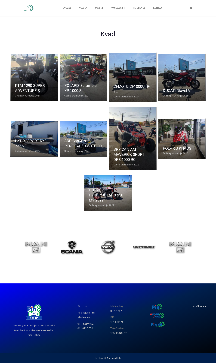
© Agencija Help (112, 358)
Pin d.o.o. (82, 306)
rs (191, 8)
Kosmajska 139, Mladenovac (86, 315)
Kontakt (158, 8)
